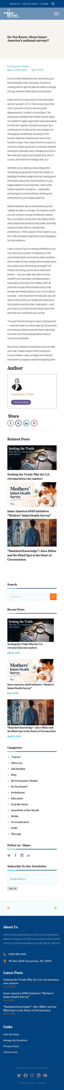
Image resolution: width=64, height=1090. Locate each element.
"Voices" (16, 757)
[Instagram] (32, 1075)
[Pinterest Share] (34, 423)
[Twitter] (19, 1075)
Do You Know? (20, 70)
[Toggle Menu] (56, 13)
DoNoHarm (18, 792)
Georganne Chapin (19, 66)
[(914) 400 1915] (4, 954)
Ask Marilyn (18, 768)
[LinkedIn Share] (26, 423)
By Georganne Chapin (24, 780)
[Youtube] (45, 1075)
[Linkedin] (39, 1075)
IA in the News (19, 804)
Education (17, 798)
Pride (14, 828)
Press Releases (20, 822)
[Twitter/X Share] (18, 423)
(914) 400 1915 (17, 954)
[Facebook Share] (10, 423)
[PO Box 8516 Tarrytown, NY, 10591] (4, 961)
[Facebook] (25, 1075)
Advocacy (16, 763)
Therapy (16, 833)
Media (14, 816)
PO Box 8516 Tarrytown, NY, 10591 (30, 961)
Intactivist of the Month (25, 810)
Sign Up (12, 888)
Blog (9, 70)
